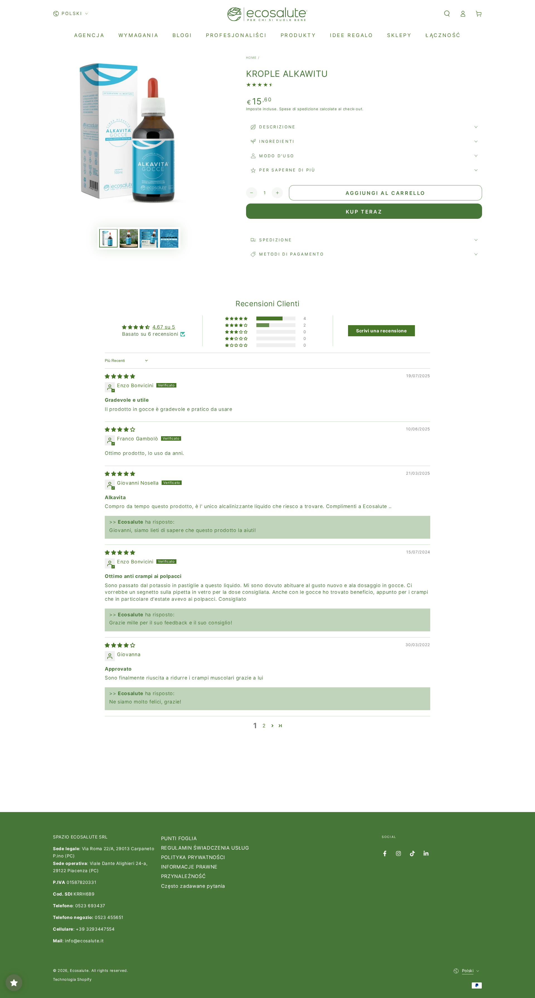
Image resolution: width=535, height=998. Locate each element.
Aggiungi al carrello (385, 193)
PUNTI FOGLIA (179, 838)
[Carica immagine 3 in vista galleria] (149, 238)
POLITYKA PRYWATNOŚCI (193, 857)
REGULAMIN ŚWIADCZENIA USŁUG (205, 848)
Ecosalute (79, 970)
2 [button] (264, 726)
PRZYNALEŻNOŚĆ (183, 876)
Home (251, 58)
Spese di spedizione (298, 109)
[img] (120, 376)
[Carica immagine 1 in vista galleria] (108, 238)
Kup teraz (364, 212)
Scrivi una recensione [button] (381, 331)
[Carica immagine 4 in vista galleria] (169, 238)
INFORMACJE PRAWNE (189, 867)
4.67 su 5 (163, 327)
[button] (447, 13)
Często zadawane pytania (193, 886)
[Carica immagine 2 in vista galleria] (129, 238)
